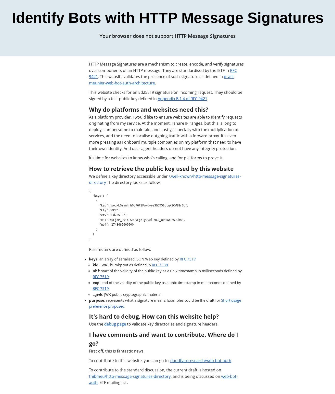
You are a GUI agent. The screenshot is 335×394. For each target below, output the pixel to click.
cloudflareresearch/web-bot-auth (200, 360)
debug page (115, 324)
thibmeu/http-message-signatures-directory (130, 376)
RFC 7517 (188, 259)
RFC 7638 (160, 264)
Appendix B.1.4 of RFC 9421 (182, 98)
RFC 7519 (101, 276)
